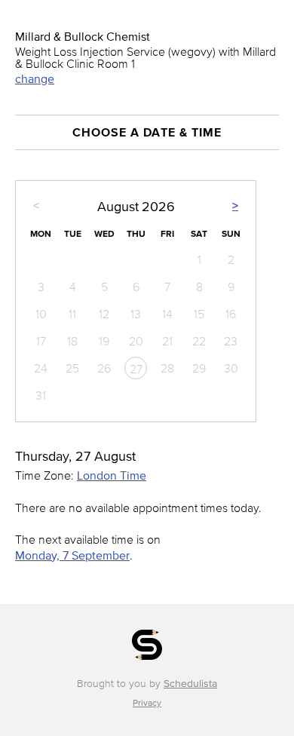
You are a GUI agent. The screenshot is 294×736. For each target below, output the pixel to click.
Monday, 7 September (72, 555)
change (34, 78)
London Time (111, 475)
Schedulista (190, 683)
